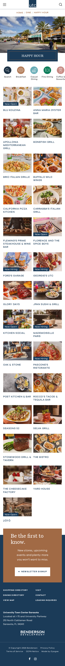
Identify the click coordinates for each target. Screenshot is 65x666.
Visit (38, 590)
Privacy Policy (47, 648)
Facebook (29, 658)
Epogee (55, 651)
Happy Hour (41, 13)
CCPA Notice (32, 651)
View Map (9, 600)
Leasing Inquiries (46, 600)
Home (19, 13)
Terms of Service (14, 651)
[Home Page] (32, 4)
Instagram (35, 658)
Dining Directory (13, 595)
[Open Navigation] (4, 4)
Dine (28, 13)
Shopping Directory (15, 590)
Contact (40, 595)
